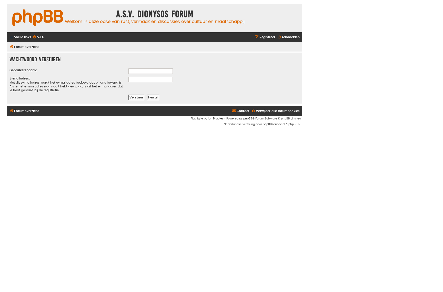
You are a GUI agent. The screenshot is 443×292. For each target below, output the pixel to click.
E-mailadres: (19, 78)
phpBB (247, 118)
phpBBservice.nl (274, 124)
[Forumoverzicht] (37, 18)
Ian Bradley (216, 118)
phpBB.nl (294, 124)
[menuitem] (38, 37)
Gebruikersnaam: (23, 70)
